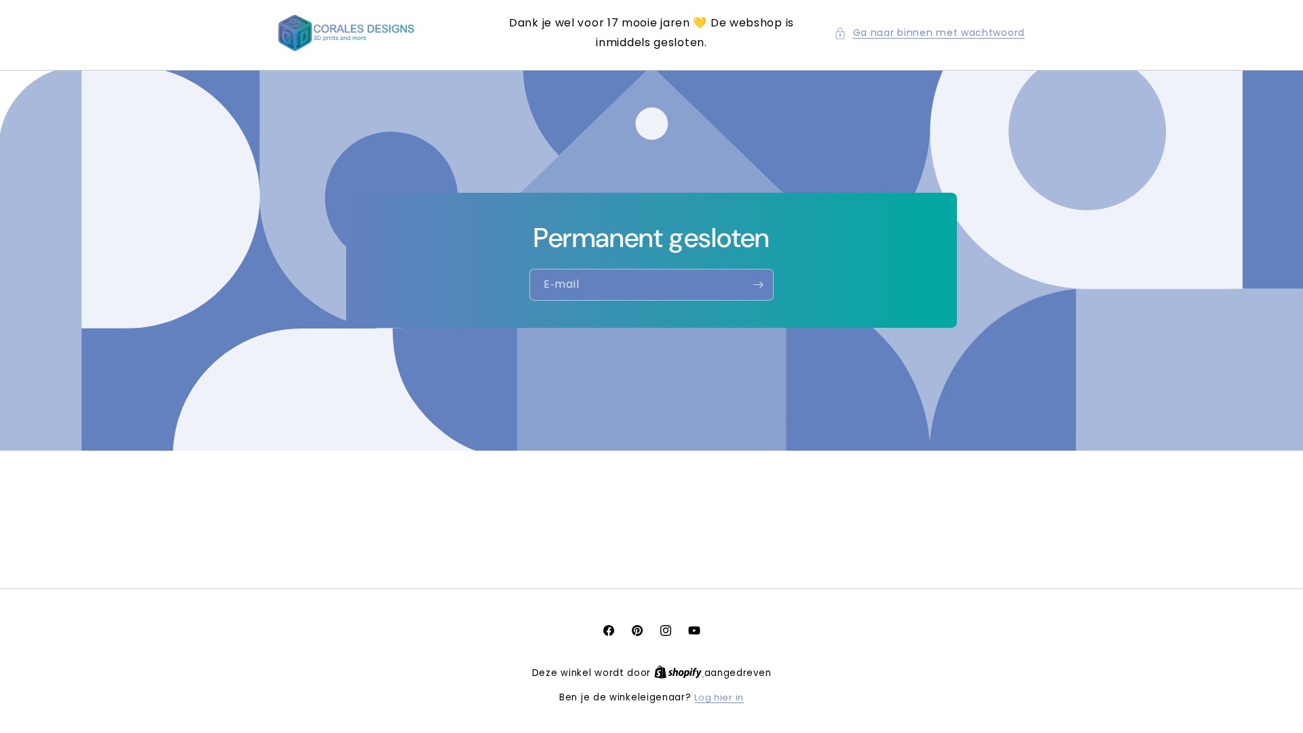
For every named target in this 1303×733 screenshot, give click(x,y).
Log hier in (719, 697)
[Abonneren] (758, 285)
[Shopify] (679, 672)
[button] (929, 32)
